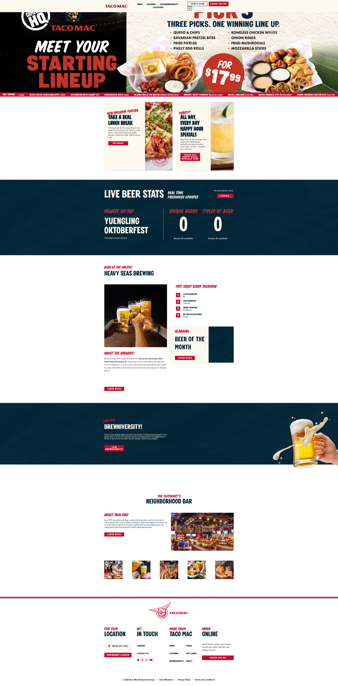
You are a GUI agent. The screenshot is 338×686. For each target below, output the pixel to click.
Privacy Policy (184, 679)
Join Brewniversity (169, 4)
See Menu (118, 143)
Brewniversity (177, 661)
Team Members (166, 679)
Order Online (218, 658)
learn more (114, 534)
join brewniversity (114, 448)
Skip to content (34, 1)
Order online (218, 4)
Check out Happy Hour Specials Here (190, 157)
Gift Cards (191, 653)
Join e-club (197, 4)
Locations (158, 7)
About (189, 661)
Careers (141, 646)
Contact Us (142, 653)
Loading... (225, 196)
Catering (151, 4)
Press (189, 646)
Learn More (114, 389)
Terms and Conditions (205, 679)
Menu (140, 4)
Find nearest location (118, 655)
